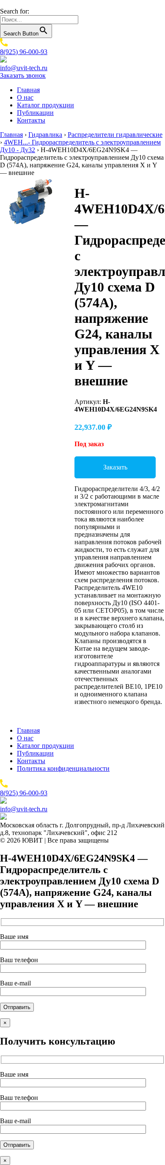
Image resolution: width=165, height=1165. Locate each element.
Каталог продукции (45, 105)
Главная (28, 89)
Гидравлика (45, 134)
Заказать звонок (23, 75)
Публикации (35, 112)
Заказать (115, 467)
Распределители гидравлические (115, 134)
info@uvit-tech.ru (23, 67)
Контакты (31, 120)
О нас (25, 97)
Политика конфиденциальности (63, 768)
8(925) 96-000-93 (23, 51)
